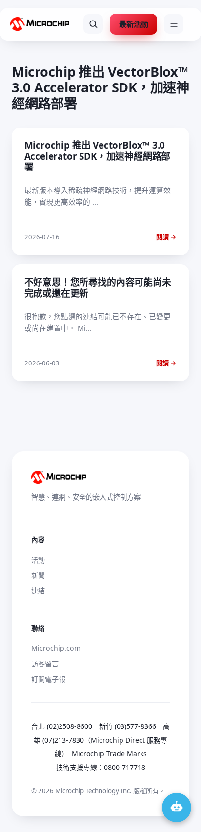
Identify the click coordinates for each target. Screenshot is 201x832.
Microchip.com (55, 648)
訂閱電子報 (48, 678)
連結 (38, 590)
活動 (38, 560)
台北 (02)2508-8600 (61, 726)
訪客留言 (45, 663)
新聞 (38, 575)
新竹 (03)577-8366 (127, 726)
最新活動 (133, 24)
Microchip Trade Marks (109, 753)
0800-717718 (124, 767)
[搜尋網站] (93, 24)
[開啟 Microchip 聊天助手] (176, 807)
